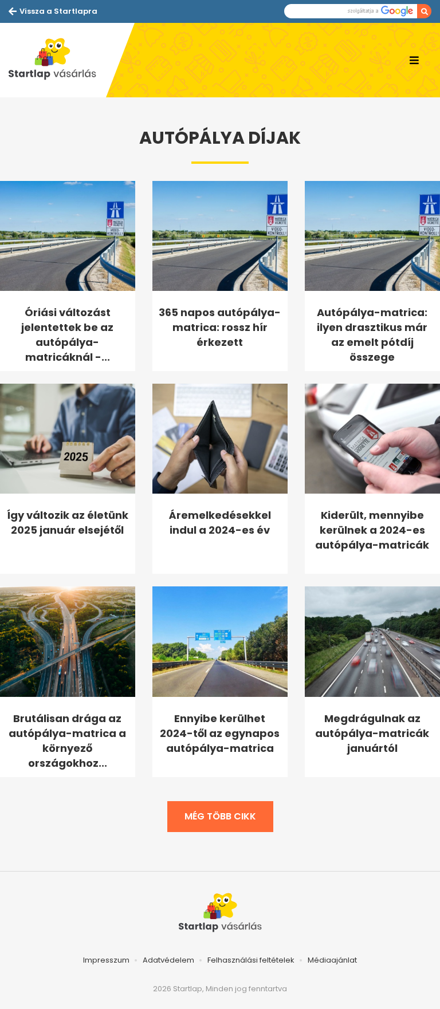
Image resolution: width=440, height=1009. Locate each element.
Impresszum (106, 960)
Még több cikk (220, 816)
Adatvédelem (168, 960)
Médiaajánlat (332, 960)
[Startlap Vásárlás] (57, 60)
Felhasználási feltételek (250, 960)
